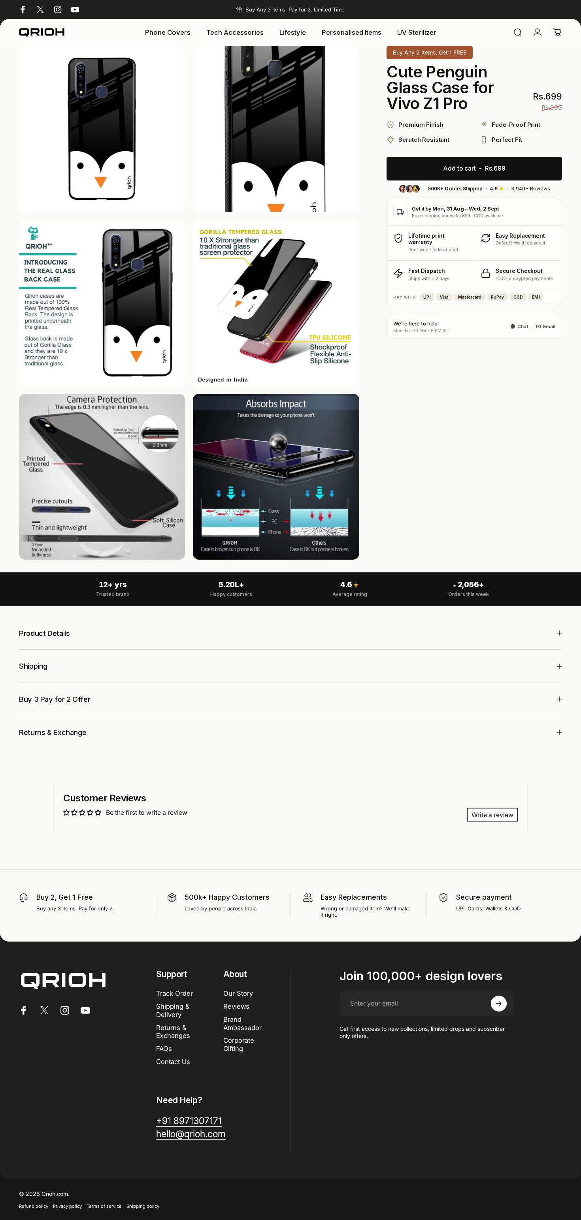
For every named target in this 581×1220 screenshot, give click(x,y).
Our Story (238, 993)
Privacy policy (67, 1206)
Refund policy (33, 1206)
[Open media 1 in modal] (102, 129)
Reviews (236, 1006)
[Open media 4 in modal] (276, 302)
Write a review (492, 815)
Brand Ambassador (242, 1023)
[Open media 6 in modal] (276, 477)
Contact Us (173, 1062)
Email (549, 326)
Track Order (174, 993)
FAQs (164, 1049)
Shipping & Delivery (173, 1010)
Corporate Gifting (238, 1044)
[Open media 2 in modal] (276, 129)
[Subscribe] (499, 1003)
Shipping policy (142, 1206)
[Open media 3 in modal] (102, 302)
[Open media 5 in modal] (102, 477)
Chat (522, 326)
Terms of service (104, 1206)
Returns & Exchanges (173, 1032)
